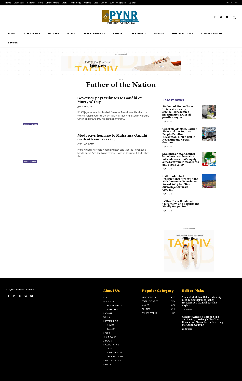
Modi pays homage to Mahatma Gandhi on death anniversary (112, 137)
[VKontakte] (26, 296)
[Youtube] (227, 17)
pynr (79, 106)
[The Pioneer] (121, 16)
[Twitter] (221, 17)
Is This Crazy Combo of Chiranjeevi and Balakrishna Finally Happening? (180, 204)
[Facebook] (215, 17)
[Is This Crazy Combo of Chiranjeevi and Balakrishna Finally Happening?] (209, 206)
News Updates (30, 161)
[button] (234, 17)
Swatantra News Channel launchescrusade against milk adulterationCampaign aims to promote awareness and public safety (180, 159)
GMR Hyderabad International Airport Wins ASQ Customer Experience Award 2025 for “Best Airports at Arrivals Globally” (180, 183)
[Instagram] (14, 296)
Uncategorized (30, 124)
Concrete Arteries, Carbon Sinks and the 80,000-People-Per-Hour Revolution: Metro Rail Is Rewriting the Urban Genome (179, 135)
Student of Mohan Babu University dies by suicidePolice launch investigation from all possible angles (177, 112)
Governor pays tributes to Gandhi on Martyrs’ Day (110, 100)
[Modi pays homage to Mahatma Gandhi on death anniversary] (48, 147)
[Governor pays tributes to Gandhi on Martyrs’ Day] (48, 110)
